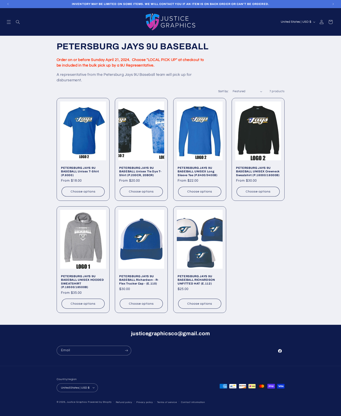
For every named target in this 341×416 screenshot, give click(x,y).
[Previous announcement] (8, 4)
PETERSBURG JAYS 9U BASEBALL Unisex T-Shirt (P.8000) (80, 171)
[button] (8, 21)
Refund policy (124, 402)
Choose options (83, 191)
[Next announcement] (333, 4)
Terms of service (167, 402)
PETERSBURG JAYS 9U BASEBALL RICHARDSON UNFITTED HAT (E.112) (196, 280)
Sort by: (223, 91)
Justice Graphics (77, 402)
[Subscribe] (126, 350)
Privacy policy (144, 402)
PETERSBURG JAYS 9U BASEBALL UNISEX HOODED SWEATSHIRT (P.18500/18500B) (82, 282)
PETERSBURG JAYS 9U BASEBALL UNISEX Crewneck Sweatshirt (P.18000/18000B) (258, 171)
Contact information (193, 402)
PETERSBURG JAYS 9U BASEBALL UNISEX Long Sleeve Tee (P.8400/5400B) (197, 171)
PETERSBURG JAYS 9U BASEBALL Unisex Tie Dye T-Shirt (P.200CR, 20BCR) (140, 171)
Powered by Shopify (100, 402)
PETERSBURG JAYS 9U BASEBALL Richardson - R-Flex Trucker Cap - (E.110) (139, 280)
